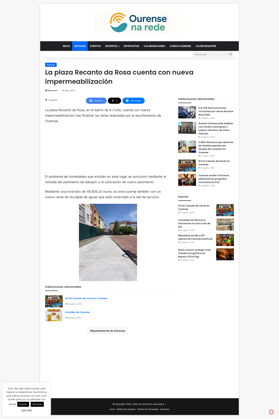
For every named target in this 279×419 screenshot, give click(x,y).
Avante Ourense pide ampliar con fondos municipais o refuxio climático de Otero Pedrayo (215, 128)
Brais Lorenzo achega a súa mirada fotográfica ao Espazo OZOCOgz (194, 253)
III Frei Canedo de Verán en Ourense (86, 298)
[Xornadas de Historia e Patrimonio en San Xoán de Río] (225, 224)
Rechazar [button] (37, 404)
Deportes (111, 46)
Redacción (52, 90)
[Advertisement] (108, 150)
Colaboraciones (154, 46)
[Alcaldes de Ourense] (54, 315)
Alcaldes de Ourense (77, 312)
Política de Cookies (126, 409)
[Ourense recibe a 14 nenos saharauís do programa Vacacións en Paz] (187, 180)
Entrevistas (131, 46)
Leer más (26, 410)
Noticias (79, 46)
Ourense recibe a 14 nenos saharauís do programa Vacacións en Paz (213, 179)
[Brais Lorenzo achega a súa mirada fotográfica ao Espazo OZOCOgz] (225, 254)
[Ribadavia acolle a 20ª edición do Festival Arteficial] (225, 240)
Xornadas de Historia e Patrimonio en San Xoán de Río (194, 223)
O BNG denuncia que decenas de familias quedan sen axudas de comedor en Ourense (215, 147)
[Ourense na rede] (139, 22)
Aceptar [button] (23, 404)
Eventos (95, 46)
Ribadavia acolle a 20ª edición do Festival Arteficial (195, 237)
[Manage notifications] (271, 411)
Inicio (66, 46)
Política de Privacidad (147, 409)
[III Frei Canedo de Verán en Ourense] (54, 301)
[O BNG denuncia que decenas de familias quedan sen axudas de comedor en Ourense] (187, 147)
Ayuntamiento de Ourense (108, 330)
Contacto (164, 409)
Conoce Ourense (180, 46)
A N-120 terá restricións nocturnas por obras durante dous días (215, 111)
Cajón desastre (206, 46)
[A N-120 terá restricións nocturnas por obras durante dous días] (187, 112)
